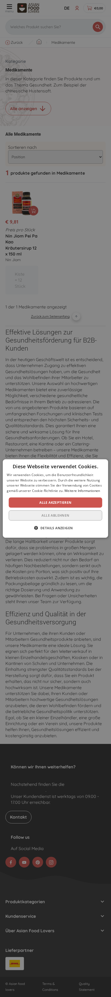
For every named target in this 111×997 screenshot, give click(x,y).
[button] (55, 528)
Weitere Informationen (82, 490)
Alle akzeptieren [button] (55, 502)
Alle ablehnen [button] (55, 515)
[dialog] (55, 498)
